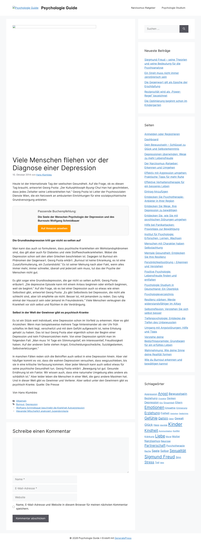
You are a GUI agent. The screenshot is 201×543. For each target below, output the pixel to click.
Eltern (178, 402)
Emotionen (154, 407)
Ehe (161, 403)
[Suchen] (183, 29)
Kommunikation (165, 431)
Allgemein (21, 400)
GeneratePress (123, 538)
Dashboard (151, 139)
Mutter (176, 436)
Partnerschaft (155, 445)
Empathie (170, 408)
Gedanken (174, 414)
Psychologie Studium (173, 7)
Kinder (175, 424)
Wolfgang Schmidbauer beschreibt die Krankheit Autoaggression (50, 407)
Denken (171, 398)
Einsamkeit (169, 402)
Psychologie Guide (59, 7)
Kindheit (151, 430)
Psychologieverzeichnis (159, 294)
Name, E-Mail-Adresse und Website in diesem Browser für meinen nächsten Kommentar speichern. (72, 506)
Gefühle (151, 418)
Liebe (160, 436)
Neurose (166, 441)
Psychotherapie (175, 445)
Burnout (20, 404)
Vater (162, 463)
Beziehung (151, 398)
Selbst (164, 451)
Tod (157, 462)
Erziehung (152, 413)
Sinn (178, 457)
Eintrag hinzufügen (156, 191)
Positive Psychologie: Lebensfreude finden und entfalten (160, 275)
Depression (32, 404)
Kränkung (149, 436)
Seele (156, 451)
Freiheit (165, 413)
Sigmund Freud (159, 456)
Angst (163, 393)
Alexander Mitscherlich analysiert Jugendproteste (42, 411)
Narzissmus (152, 441)
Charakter (162, 398)
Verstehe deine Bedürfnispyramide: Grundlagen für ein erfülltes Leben (164, 341)
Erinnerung (181, 408)
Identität (163, 425)
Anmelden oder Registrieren (162, 134)
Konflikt (176, 431)
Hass (156, 425)
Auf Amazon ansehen (54, 228)
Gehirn (163, 418)
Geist (171, 419)
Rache (147, 451)
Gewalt (179, 418)
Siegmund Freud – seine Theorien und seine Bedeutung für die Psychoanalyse (165, 63)
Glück (148, 425)
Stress (149, 462)
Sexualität (178, 450)
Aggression (150, 394)
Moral (168, 436)
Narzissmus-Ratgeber (143, 7)
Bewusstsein (178, 394)
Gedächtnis (183, 413)
